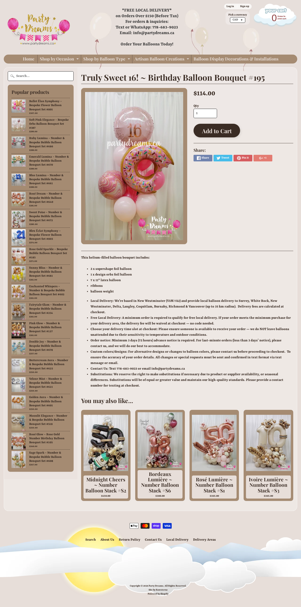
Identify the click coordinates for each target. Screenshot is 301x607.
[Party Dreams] (39, 27)
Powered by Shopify (158, 594)
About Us (107, 540)
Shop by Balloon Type (107, 59)
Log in (230, 6)
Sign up (244, 6)
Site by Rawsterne (158, 590)
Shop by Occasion (60, 59)
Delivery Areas (204, 540)
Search (90, 540)
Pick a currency (237, 14)
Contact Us (153, 540)
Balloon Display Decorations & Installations (236, 59)
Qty (196, 106)
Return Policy (129, 540)
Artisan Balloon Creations (162, 59)
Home (28, 59)
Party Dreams (156, 586)
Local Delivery (177, 540)
